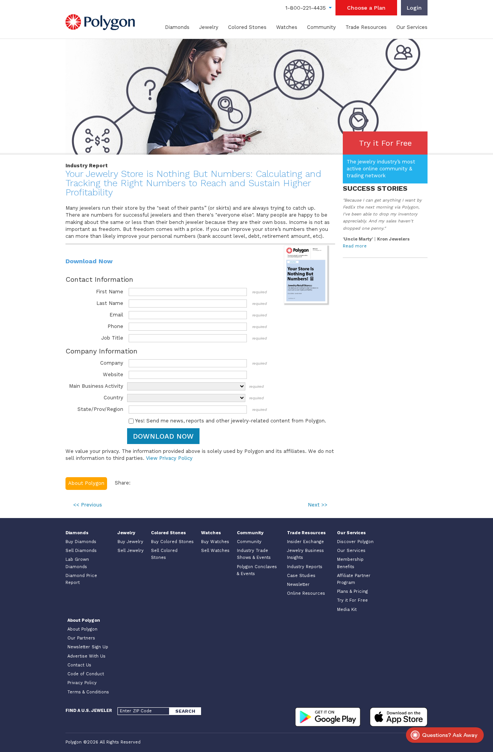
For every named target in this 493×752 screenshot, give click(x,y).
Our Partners (81, 638)
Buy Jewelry (130, 541)
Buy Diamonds (80, 541)
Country (113, 397)
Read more (355, 246)
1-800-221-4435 (305, 8)
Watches (286, 27)
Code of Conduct (85, 673)
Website (113, 374)
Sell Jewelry (130, 550)
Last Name (109, 303)
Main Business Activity (96, 386)
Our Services (412, 27)
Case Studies (301, 575)
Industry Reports (304, 566)
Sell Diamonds (81, 550)
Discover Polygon (355, 541)
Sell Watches (215, 550)
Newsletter (298, 584)
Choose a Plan (366, 8)
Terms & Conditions (88, 692)
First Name (109, 291)
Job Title (112, 338)
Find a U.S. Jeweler (88, 710)
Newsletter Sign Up (87, 646)
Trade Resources (366, 27)
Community (321, 27)
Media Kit (347, 609)
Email (116, 315)
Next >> (317, 505)
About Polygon (86, 483)
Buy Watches (215, 541)
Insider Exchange (305, 541)
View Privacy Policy (169, 458)
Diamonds (177, 27)
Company (111, 363)
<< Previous (87, 505)
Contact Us (79, 665)
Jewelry (208, 27)
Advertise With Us (86, 656)
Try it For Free (352, 600)
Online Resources (306, 593)
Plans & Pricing (352, 591)
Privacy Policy (82, 682)
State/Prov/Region (100, 409)
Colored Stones (247, 27)
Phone (115, 326)
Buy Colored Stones (172, 541)
